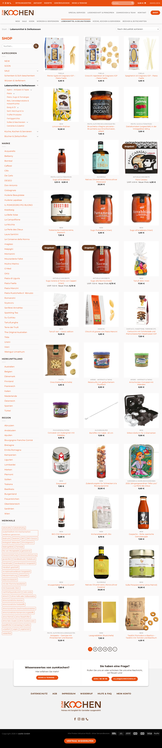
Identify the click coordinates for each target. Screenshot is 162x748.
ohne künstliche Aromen (13, 600)
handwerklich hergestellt (24, 563)
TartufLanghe (11, 322)
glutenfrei (7, 559)
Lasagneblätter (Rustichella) (101, 635)
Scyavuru (9, 303)
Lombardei (9, 464)
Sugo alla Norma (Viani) (101, 281)
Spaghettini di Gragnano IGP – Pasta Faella (141, 77)
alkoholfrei (7, 528)
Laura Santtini (11, 234)
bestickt (16, 538)
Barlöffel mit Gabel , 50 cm (101, 433)
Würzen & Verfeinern (48, 21)
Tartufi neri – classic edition (61, 331)
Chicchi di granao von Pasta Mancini (101, 331)
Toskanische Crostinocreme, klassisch (61, 231)
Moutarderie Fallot (13, 259)
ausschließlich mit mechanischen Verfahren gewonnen (17, 533)
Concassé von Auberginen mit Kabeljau (61, 434)
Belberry (8, 156)
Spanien (8, 406)
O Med (7, 268)
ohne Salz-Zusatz (10, 621)
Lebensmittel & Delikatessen (75, 21)
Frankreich (9, 386)
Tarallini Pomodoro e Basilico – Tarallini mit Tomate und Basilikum (141, 636)
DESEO (8, 180)
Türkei (7, 410)
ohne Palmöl (8, 617)
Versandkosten (103, 733)
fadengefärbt (8, 547)
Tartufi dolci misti (141, 281)
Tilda (6, 337)
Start (4, 29)
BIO (23, 538)
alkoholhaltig (19, 528)
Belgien (8, 371)
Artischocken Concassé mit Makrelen (141, 383)
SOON (31, 21)
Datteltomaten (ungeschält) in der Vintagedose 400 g (141, 127)
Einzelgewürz (28, 543)
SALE (24, 21)
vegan (15, 629)
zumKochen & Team (125, 13)
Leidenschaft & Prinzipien (100, 13)
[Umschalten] (38, 70)
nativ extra (27, 592)
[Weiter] (115, 649)
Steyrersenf (61, 483)
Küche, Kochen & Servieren (106, 21)
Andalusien (10, 430)
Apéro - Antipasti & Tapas (18, 90)
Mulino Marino (11, 264)
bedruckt (6, 538)
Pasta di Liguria (12, 278)
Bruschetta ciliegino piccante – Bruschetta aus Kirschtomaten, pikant (101, 128)
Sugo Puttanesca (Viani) (101, 230)
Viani (6, 347)
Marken (8, 469)
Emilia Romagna (12, 450)
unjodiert (6, 629)
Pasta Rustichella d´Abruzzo (18, 293)
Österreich (9, 401)
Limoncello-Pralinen (61, 126)
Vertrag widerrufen (80, 741)
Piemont (8, 474)
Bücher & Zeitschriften (135, 21)
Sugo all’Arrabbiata (61, 179)
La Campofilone (12, 219)
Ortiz (6, 273)
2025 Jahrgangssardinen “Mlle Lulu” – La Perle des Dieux (141, 484)
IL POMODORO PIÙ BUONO (18, 205)
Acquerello (9, 151)
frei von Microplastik (11, 551)
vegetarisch (25, 629)
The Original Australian (15, 332)
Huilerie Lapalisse (13, 200)
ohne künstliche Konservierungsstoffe (18, 613)
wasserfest (7, 633)
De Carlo (8, 175)
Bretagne (9, 445)
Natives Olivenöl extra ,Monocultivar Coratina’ (101, 586)
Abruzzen (9, 425)
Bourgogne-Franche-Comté (18, 440)
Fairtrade (19, 547)
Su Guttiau (9, 317)
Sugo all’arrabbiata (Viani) (141, 230)
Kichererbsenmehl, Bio (101, 534)
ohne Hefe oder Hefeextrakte (23, 596)
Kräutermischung (10, 576)
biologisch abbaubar (11, 543)
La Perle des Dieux (13, 229)
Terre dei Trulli (11, 327)
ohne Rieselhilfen (23, 617)
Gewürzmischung (10, 555)
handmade (7, 563)
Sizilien (7, 479)
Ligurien (8, 460)
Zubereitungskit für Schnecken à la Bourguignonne (101, 484)
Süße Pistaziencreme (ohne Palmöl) (141, 585)
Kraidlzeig (9, 210)
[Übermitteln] (132, 3)
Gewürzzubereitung (28, 555)
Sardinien (9, 509)
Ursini (7, 342)
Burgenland (10, 494)
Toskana (8, 484)
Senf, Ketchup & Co (15, 111)
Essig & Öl (11, 107)
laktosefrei (24, 576)
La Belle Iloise (11, 215)
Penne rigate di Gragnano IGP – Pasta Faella (61, 77)
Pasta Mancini (11, 288)
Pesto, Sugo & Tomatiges (18, 97)
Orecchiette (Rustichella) (61, 382)
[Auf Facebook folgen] (3, 3)
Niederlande (10, 396)
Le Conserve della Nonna (16, 239)
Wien (7, 513)
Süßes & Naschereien (16, 122)
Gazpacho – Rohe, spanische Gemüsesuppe (141, 535)
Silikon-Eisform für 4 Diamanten (141, 433)
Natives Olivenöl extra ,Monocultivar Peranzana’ (101, 180)
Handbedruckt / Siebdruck (24, 559)
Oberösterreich (12, 504)
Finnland (8, 381)
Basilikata (9, 489)
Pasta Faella (10, 283)
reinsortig (18, 625)
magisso (8, 244)
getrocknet (26, 551)
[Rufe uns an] (10, 3)
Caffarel (8, 166)
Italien (7, 391)
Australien (9, 366)
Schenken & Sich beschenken (19, 75)
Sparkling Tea (11, 313)
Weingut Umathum (14, 352)
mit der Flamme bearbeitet (14, 584)
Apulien (8, 435)
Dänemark (9, 376)
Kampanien (10, 455)
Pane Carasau (141, 179)
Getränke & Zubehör (15, 126)
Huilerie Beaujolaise (14, 195)
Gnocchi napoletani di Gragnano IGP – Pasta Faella (101, 77)
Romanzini (9, 298)
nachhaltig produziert (12, 592)
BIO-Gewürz (32, 538)
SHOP (7, 38)
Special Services (77, 13)
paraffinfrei (7, 625)
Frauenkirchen (11, 499)
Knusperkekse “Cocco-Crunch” (61, 585)
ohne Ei (6, 596)
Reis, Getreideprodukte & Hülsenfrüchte (18, 102)
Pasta (9, 93)
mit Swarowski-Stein (11, 588)
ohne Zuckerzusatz (27, 621)
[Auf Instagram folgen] (5, 3)
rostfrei (27, 625)
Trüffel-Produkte (14, 115)
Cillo (6, 170)
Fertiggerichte (13, 118)
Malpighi (8, 249)
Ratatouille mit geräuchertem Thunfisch (101, 383)
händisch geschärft (10, 567)
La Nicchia (9, 224)
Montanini (9, 254)
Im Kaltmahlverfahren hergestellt (16, 571)
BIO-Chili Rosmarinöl (61, 534)
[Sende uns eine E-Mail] (8, 3)
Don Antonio (10, 185)
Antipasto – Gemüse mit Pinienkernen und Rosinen (61, 636)
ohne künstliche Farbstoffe (14, 604)
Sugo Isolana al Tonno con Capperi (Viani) (61, 282)
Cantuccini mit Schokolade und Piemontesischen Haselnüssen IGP (141, 332)
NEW (17, 21)
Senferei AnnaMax (13, 308)
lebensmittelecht (10, 580)
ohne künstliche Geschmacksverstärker (19, 608)
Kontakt (142, 13)
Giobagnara (10, 190)
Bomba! (8, 161)
